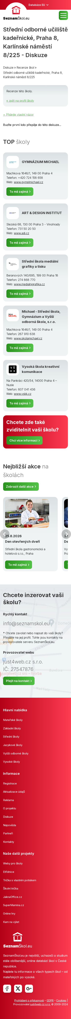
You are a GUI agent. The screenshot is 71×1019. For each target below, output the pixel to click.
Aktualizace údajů (14, 791)
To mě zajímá (18, 191)
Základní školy (12, 728)
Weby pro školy (13, 863)
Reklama (8, 800)
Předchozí (4, 534)
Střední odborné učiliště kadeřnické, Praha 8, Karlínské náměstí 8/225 (33, 75)
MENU (63, 15)
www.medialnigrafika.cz (29, 284)
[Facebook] (7, 989)
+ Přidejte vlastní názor (18, 114)
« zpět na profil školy (20, 100)
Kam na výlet (11, 922)
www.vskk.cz (22, 394)
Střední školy (11, 736)
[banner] (16, 11)
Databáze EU (37, 4)
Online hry (9, 913)
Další (66, 534)
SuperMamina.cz (13, 905)
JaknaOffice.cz (12, 897)
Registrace (10, 783)
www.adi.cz (21, 233)
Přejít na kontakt (17, 681)
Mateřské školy (13, 720)
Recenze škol (25, 67)
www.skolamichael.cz (28, 338)
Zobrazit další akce (19, 486)
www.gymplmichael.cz (28, 182)
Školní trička (10, 888)
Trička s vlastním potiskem (19, 880)
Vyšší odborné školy (15, 753)
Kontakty (8, 842)
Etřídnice (8, 872)
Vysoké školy (11, 761)
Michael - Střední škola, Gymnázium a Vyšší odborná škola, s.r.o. (41, 316)
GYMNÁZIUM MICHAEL (40, 162)
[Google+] (29, 989)
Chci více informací (23, 440)
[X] (18, 989)
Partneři (8, 833)
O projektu (9, 808)
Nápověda (9, 825)
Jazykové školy (12, 745)
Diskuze (8, 67)
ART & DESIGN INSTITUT (42, 213)
